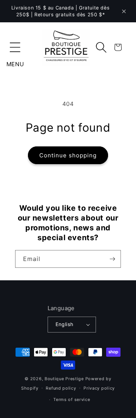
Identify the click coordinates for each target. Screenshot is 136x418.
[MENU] (15, 47)
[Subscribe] (112, 259)
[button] (15, 47)
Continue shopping (68, 155)
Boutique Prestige (64, 378)
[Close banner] (124, 11)
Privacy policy (99, 388)
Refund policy (61, 388)
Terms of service (71, 399)
